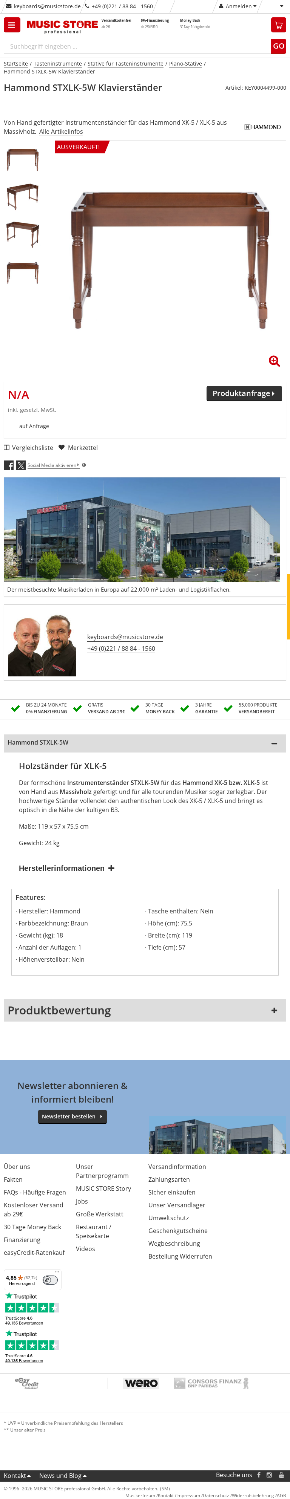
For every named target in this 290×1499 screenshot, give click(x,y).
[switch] (50, 1280)
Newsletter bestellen (69, 1116)
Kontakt (15, 1475)
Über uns (17, 1166)
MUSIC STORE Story (103, 1188)
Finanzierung (22, 1240)
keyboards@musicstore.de (47, 6)
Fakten (13, 1179)
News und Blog (60, 1475)
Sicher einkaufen (172, 1192)
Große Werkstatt (99, 1214)
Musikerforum (140, 1495)
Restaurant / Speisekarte (93, 1231)
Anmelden (239, 6)
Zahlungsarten (169, 1179)
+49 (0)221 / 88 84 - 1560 (121, 648)
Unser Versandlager (176, 1205)
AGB (281, 1495)
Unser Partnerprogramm (102, 1171)
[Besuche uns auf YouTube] (282, 1475)
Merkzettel (83, 448)
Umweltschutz (168, 1218)
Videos (85, 1249)
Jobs (82, 1201)
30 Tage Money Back (32, 1227)
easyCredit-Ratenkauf (34, 1252)
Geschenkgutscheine (178, 1231)
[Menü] (57, 1273)
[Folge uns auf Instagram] (269, 1475)
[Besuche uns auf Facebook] (259, 1475)
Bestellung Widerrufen (180, 1256)
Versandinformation (177, 1166)
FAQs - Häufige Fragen (35, 1192)
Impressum (188, 1495)
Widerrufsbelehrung (253, 1495)
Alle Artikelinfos (61, 131)
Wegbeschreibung (174, 1243)
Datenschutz (216, 1495)
